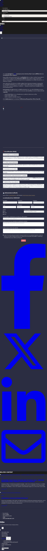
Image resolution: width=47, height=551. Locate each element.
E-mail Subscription (6, 544)
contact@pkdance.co (13, 195)
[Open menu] (1, 32)
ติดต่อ (3, 17)
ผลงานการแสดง (5, 12)
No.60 (15, 73)
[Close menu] (0, 530)
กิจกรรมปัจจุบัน (5, 8)
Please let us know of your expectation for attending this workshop (15, 221)
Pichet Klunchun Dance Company (29, 195)
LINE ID (32, 205)
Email (4, 205)
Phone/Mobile (19, 205)
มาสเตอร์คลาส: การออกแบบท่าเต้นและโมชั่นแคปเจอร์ (14, 498)
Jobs (4, 517)
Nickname (35, 200)
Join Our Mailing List (8, 518)
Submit (23, 240)
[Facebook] (1, 24)
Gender (4, 209)
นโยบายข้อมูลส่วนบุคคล (7, 515)
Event (2, 477)
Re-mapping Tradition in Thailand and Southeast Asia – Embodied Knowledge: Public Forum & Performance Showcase (22, 480)
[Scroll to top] (1, 528)
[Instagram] (2, 24)
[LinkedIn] (23, 423)
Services (4, 538)
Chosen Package (27, 209)
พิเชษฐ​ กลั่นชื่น (16, 157)
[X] (23, 373)
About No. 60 (5, 536)
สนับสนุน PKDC (6, 514)
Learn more (4, 489)
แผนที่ (21, 107)
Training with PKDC (8, 16)
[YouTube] (3, 24)
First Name (5, 200)
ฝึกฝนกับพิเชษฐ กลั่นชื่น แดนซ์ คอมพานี (11, 542)
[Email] (23, 468)
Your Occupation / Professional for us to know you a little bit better (15, 216)
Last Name (20, 200)
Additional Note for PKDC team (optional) (10, 227)
